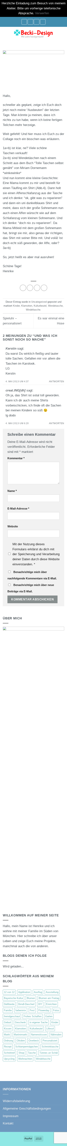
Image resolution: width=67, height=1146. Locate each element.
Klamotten (26, 305)
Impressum (10, 1116)
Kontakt (8, 1123)
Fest (32, 1010)
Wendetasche (55, 305)
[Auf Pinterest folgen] (43, 22)
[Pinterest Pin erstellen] (44, 288)
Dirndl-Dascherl (26, 1004)
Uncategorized (39, 301)
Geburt (7, 1022)
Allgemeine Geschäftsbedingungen (27, 1108)
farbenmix (20, 1010)
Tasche (32, 1052)
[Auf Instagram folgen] (30, 22)
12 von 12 (9, 992)
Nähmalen (56, 1034)
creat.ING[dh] (15, 390)
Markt (7, 1034)
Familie (8, 1010)
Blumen (31, 998)
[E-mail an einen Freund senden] (37, 288)
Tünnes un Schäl (48, 1052)
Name (12, 490)
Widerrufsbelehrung (16, 1101)
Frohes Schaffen (33, 1016)
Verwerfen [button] (42, 13)
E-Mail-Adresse (18, 508)
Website (12, 526)
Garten (48, 1016)
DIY (40, 1004)
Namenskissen (39, 1034)
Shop (21, 1052)
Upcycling (9, 1058)
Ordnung (8, 1040)
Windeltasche (33, 309)
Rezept (8, 1046)
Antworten (56, 381)
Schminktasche (50, 1046)
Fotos (56, 1010)
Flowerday (43, 1010)
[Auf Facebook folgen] (24, 22)
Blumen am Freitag (49, 998)
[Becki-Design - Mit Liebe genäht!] (33, 33)
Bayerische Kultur (13, 998)
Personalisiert (50, 1040)
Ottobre (21, 1040)
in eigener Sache (39, 1022)
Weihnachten (25, 1058)
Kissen (7, 1028)
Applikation (24, 992)
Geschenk (20, 1022)
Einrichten (51, 1004)
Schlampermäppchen (26, 1046)
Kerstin (11, 348)
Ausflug (38, 992)
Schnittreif (9, 1052)
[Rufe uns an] (36, 22)
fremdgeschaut (12, 1016)
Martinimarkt (20, 1034)
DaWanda (9, 1004)
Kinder (16, 305)
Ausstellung (52, 992)
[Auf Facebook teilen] (30, 288)
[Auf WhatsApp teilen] (23, 288)
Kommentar (16, 458)
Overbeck (33, 1040)
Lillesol (50, 1028)
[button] (5, 33)
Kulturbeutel (40, 305)
